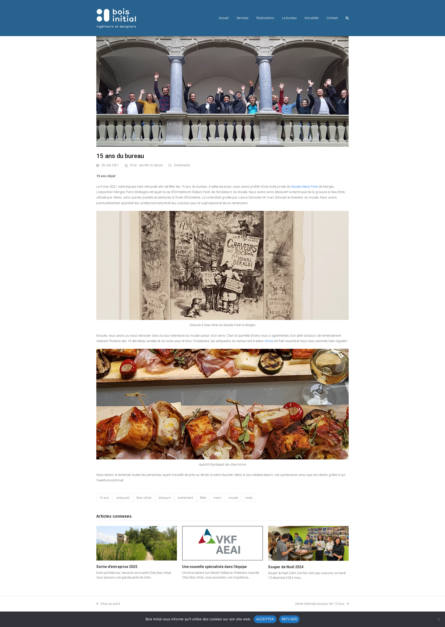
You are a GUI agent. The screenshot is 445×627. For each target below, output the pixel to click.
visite (248, 498)
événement (185, 498)
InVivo (269, 341)
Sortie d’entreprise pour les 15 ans (319, 604)
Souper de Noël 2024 (285, 567)
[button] (347, 18)
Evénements (182, 165)
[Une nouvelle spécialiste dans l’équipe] (222, 543)
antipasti (123, 498)
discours (164, 498)
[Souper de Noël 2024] (308, 543)
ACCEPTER (265, 619)
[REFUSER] (438, 619)
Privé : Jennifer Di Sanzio (146, 165)
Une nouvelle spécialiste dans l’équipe (214, 567)
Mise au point (108, 604)
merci (217, 498)
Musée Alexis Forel (304, 186)
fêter (203, 498)
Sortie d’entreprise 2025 (116, 567)
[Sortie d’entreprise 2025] (136, 543)
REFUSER (289, 619)
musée (233, 498)
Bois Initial (143, 498)
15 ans (104, 498)
